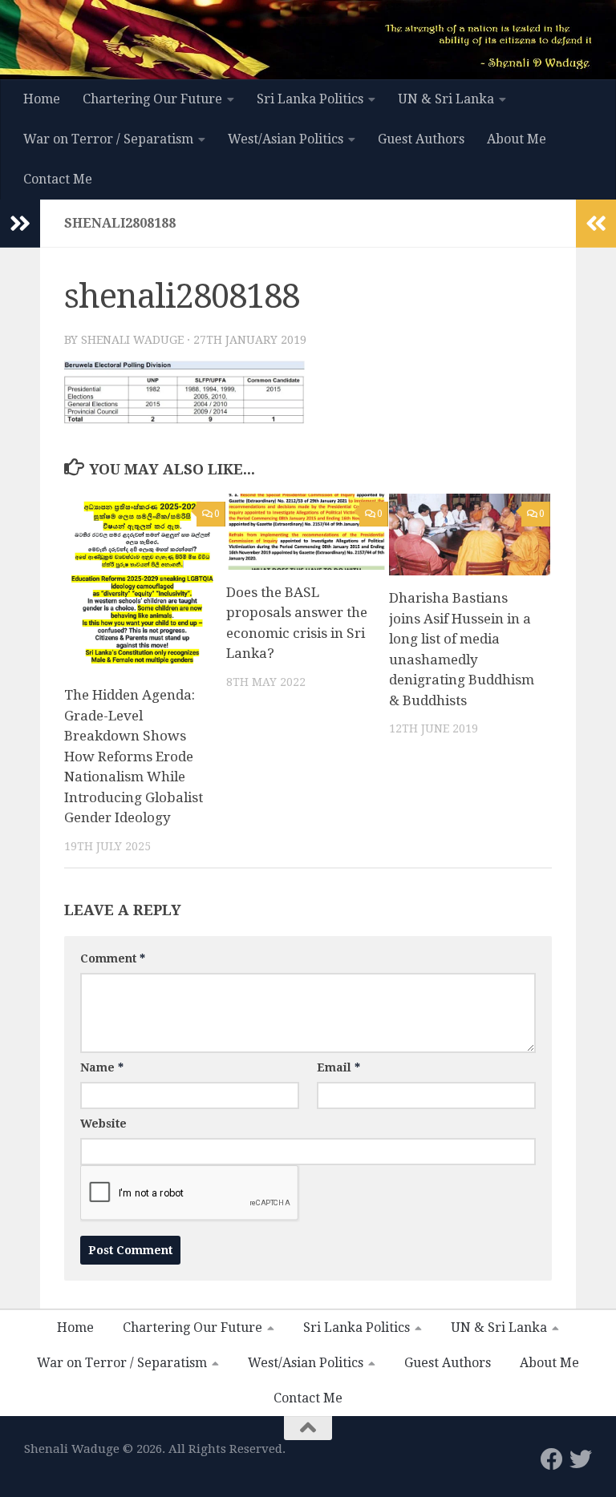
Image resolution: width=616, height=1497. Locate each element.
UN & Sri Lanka (446, 99)
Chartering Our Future (152, 99)
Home (41, 99)
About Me (516, 139)
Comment (112, 958)
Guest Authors (421, 139)
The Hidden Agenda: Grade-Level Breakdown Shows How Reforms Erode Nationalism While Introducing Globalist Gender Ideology (133, 756)
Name (102, 1067)
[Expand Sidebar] (20, 224)
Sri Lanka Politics (310, 99)
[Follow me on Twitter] (580, 1459)
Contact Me (57, 179)
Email (338, 1067)
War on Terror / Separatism (108, 139)
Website (103, 1123)
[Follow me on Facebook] (552, 1459)
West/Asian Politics (285, 139)
